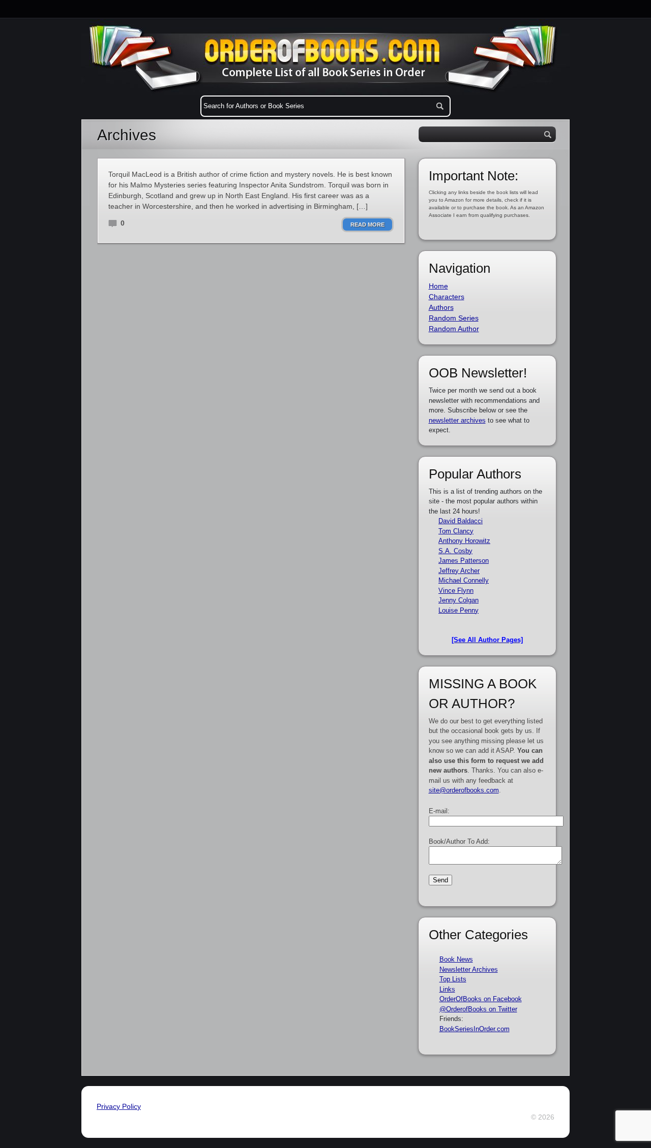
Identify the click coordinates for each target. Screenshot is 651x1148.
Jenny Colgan (458, 600)
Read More (367, 224)
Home (438, 286)
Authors (441, 307)
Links (447, 989)
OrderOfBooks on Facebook (480, 999)
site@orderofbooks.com (464, 790)
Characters (446, 297)
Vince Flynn (456, 590)
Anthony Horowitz (464, 541)
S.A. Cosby (455, 551)
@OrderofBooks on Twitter (478, 1009)
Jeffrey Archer (459, 571)
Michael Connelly (463, 580)
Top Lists (452, 979)
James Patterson (463, 560)
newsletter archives (457, 420)
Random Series (454, 318)
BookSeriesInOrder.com (474, 1029)
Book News (456, 959)
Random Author (454, 329)
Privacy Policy (119, 1106)
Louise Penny (458, 610)
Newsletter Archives (468, 969)
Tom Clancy (456, 531)
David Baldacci (460, 521)
